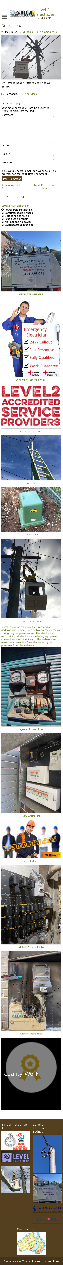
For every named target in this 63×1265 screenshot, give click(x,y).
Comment (7, 114)
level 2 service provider (31, 431)
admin (30, 31)
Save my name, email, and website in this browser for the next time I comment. (29, 172)
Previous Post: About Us (11, 186)
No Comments (48, 31)
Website (7, 162)
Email (6, 153)
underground (31, 534)
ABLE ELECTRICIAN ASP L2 (31, 294)
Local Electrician (31, 861)
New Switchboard (31, 815)
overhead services (31, 621)
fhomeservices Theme (17, 1261)
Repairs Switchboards (31, 1033)
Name (6, 145)
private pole (31, 483)
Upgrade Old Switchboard (31, 729)
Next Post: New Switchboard (44, 186)
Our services (29, 93)
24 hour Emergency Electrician (31, 379)
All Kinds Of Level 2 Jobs (31, 947)
